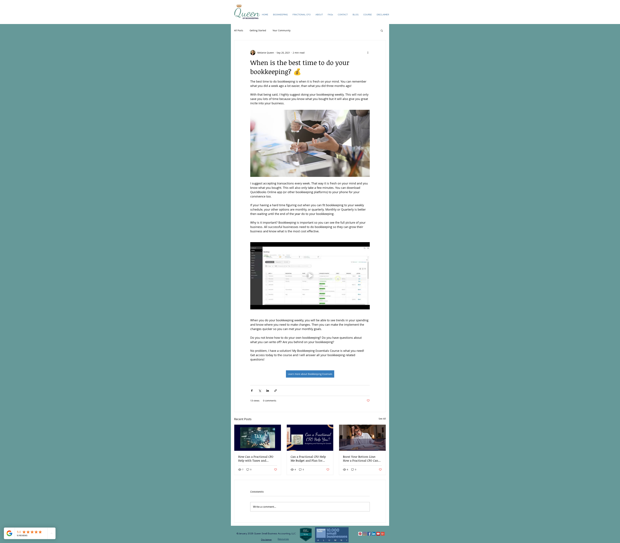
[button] (381, 30)
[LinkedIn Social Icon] (374, 534)
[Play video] (310, 275)
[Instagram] (365, 534)
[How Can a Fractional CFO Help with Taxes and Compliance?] (257, 438)
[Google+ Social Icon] (383, 534)
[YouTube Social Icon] (378, 534)
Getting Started (258, 30)
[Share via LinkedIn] (267, 390)
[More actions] (368, 52)
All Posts (238, 30)
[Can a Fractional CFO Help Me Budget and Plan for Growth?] (310, 438)
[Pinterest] (360, 534)
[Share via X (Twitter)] (259, 390)
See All (382, 418)
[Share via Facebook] (251, 390)
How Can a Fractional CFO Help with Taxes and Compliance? (255, 458)
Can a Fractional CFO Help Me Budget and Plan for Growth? (308, 458)
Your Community (281, 30)
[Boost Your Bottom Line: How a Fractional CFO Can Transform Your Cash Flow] (362, 438)
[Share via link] (275, 390)
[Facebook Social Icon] (369, 534)
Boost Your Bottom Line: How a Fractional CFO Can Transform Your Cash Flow (361, 458)
